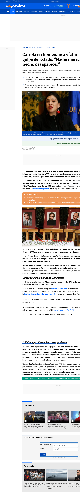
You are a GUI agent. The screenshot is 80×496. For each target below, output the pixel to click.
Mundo (41, 11)
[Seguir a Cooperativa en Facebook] (14, 1)
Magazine (19, 11)
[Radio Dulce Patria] (46, 6)
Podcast (54, 11)
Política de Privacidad (59, 458)
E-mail (42, 448)
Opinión (47, 11)
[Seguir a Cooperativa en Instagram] (19, 1)
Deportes (26, 11)
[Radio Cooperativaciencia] (58, 6)
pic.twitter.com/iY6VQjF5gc (64, 310)
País (12, 11)
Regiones (34, 11)
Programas (71, 11)
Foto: (25, 93)
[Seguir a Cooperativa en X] (16, 1)
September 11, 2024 (64, 314)
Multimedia (62, 11)
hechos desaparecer (41, 189)
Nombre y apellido (45, 444)
